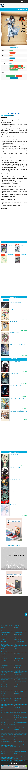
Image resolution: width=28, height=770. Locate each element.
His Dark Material (3, 656)
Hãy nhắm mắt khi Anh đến (19, 658)
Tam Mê (16, 686)
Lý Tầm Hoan (22, 67)
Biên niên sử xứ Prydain (18, 634)
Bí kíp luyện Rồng (17, 636)
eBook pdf (18, 760)
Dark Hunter (3, 646)
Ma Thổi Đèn (17, 669)
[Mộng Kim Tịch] (5, 510)
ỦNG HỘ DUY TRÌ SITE (14, 545)
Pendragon (3, 681)
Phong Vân (16, 682)
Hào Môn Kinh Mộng (4, 658)
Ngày (2, 300)
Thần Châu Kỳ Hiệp (18, 696)
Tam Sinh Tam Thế (4, 688)
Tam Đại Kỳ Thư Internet (18, 688)
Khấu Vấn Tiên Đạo (14, 454)
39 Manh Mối (3, 627)
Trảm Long (16, 700)
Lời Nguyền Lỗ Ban (18, 665)
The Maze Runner (17, 693)
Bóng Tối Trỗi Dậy (4, 637)
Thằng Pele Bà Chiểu (15, 309)
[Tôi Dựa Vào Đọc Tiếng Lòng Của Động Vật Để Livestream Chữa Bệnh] (5, 415)
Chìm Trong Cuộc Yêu (4, 641)
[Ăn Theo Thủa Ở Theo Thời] (4, 248)
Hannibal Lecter (3, 655)
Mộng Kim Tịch (13, 505)
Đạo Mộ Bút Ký (17, 627)
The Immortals (3, 693)
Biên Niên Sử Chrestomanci (5, 632)
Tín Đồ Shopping (17, 702)
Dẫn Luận (2, 667)
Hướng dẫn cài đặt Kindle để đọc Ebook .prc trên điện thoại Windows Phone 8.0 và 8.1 (20, 722)
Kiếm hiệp (21, 68)
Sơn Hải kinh (17, 684)
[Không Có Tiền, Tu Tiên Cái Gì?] (5, 403)
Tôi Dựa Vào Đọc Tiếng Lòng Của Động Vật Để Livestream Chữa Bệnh (18, 410)
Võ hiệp (17, 68)
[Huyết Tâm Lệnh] (5, 326)
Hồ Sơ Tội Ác (17, 660)
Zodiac (2, 707)
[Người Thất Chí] (17, 259)
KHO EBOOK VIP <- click (14, 113)
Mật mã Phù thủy (17, 670)
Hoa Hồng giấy (17, 656)
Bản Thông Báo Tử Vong (18, 625)
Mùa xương (3, 674)
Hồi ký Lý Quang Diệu (4, 662)
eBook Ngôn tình (24, 760)
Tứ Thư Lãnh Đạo (17, 703)
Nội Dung (3, 115)
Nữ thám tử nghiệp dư (4, 679)
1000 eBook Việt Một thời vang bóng (6, 758)
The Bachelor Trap (4, 689)
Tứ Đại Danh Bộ (3, 703)
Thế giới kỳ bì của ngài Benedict (6, 698)
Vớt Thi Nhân (13, 492)
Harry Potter (16, 655)
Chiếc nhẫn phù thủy (18, 639)
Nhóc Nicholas (3, 677)
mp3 (19, 65)
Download (11, 115)
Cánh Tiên (16, 644)
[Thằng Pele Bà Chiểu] (5, 314)
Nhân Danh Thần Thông (15, 385)
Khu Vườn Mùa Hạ (4, 663)
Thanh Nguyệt (12, 68)
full (21, 65)
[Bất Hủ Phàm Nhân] (17, 248)
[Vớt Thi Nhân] (5, 497)
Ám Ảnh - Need (3, 630)
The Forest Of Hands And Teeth (19, 691)
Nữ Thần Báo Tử (17, 679)
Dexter (16, 648)
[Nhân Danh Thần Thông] (5, 391)
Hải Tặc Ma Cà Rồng (4, 660)
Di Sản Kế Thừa (3, 649)
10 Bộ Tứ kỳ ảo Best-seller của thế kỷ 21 (7, 741)
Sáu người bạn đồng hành (5, 684)
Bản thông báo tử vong (18, 637)
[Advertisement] (14, 96)
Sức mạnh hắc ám (4, 686)
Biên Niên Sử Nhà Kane (18, 632)
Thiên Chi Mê (3, 696)
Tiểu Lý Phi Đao (12, 52)
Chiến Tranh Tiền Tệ (18, 667)
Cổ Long (11, 50)
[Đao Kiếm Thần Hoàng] (5, 304)
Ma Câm (2, 669)
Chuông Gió (3, 639)
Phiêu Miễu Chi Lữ (4, 682)
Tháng (7, 300)
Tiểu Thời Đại (3, 700)
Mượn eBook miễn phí (5, 760)
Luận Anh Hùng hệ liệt (4, 665)
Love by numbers (17, 663)
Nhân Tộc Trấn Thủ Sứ (15, 361)
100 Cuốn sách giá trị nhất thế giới (6, 625)
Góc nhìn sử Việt (17, 653)
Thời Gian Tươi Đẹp (18, 698)
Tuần (4, 300)
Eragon (16, 651)
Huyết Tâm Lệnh (14, 321)
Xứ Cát (16, 705)
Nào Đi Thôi (17, 254)
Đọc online (18, 75)
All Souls (2, 629)
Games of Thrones (4, 653)
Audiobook (11, 65)
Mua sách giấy (13, 78)
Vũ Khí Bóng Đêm (4, 705)
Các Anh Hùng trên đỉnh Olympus (6, 644)
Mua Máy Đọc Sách (18, 761)
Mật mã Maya (3, 670)
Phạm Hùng (4, 244)
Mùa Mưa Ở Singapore (15, 332)
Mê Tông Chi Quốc (4, 672)
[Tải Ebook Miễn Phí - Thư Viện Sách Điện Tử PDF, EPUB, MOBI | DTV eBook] (2, 5)
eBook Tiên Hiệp (10, 761)
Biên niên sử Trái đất (4, 634)
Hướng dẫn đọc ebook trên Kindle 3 (6, 719)
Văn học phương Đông (13, 69)
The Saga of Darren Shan (5, 695)
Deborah (16, 646)
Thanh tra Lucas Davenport (19, 672)
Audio (8, 115)
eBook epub (12, 760)
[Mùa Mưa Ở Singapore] (5, 338)
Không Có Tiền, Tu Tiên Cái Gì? (17, 398)
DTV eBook (16, 766)
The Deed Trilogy (3, 691)
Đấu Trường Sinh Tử (4, 651)
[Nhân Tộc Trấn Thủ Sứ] (5, 367)
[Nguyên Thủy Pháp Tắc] (5, 379)
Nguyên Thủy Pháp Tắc (15, 373)
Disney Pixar (17, 649)
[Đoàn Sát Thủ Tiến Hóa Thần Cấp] (5, 350)
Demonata (2, 648)
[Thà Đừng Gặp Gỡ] (4, 259)
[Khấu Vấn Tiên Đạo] (5, 460)
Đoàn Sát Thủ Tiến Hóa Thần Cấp (18, 345)
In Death (16, 662)
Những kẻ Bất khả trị (18, 677)
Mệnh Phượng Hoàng (18, 674)
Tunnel (2, 702)
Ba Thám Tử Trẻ (17, 630)
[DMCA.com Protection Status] (14, 763)
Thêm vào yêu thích (10, 75)
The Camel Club (17, 689)
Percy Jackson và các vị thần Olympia (20, 681)
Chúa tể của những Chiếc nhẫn (19, 641)
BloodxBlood (3, 636)
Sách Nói (11, 55)
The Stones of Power (18, 695)
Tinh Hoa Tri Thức (17, 707)
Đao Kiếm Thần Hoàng (15, 302)
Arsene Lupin (17, 629)
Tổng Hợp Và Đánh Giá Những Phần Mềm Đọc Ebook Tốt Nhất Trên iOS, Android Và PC (20, 714)
